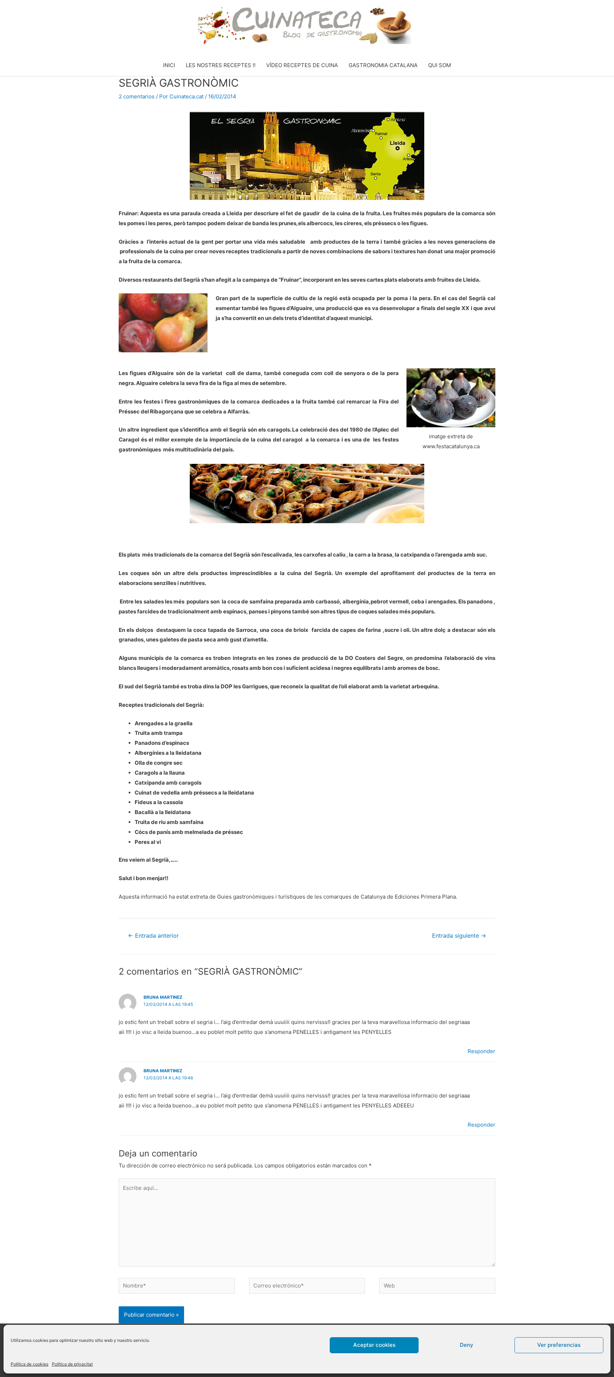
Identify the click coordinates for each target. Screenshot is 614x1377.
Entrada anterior (153, 935)
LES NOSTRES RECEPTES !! (220, 65)
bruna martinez (163, 997)
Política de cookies (29, 1364)
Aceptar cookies (374, 1344)
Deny (466, 1344)
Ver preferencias (559, 1344)
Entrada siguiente (459, 935)
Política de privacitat (72, 1364)
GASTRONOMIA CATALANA (383, 65)
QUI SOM (439, 65)
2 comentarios (137, 96)
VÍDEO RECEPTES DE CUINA (302, 65)
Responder (481, 1051)
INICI (169, 65)
